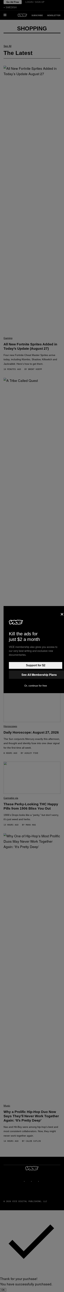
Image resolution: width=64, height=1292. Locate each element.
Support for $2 (35, 665)
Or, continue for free (35, 685)
